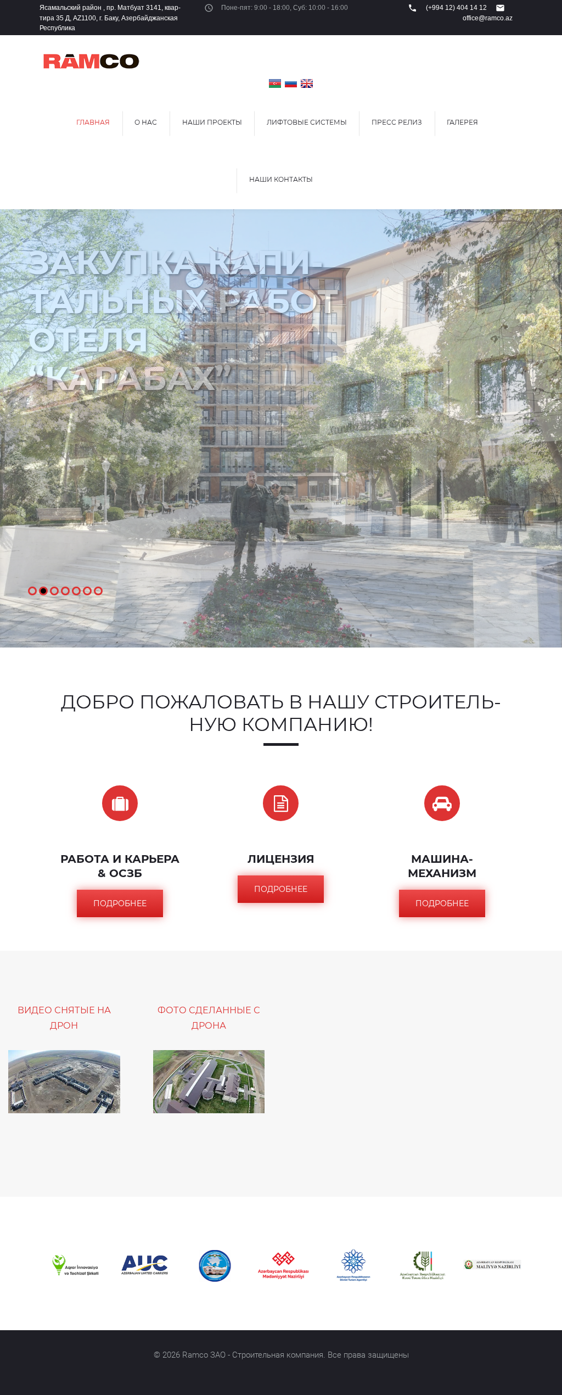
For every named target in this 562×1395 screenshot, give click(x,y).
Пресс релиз (397, 122)
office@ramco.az (488, 18)
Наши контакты (281, 179)
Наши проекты (212, 122)
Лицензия (281, 859)
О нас (145, 122)
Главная (93, 122)
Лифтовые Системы (307, 122)
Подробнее (120, 903)
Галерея (462, 122)
